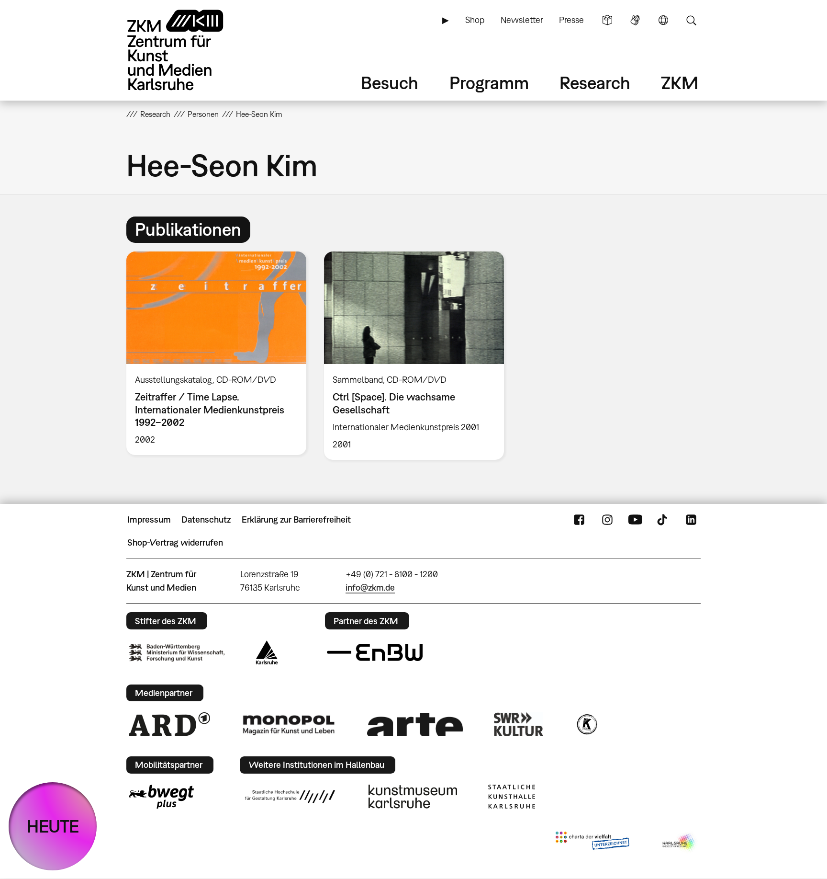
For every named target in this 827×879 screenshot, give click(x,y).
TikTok (663, 519)
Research (594, 82)
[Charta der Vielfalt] (592, 843)
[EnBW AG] (375, 652)
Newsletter (522, 20)
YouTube (635, 519)
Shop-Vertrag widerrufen (175, 542)
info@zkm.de (370, 587)
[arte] (415, 724)
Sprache (663, 20)
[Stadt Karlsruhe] (267, 652)
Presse (571, 20)
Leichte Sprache (607, 20)
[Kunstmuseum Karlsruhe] (413, 797)
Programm (489, 82)
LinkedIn (691, 519)
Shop (474, 20)
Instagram (607, 519)
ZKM (679, 82)
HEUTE (53, 826)
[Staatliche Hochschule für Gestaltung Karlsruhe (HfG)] (290, 797)
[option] (216, 353)
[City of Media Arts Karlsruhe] (679, 843)
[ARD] (169, 724)
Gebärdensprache (635, 20)
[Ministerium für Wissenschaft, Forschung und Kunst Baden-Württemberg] (176, 653)
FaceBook (579, 519)
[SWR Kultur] (519, 724)
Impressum (149, 519)
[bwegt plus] (161, 797)
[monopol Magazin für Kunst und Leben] (288, 724)
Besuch (389, 82)
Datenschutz (206, 519)
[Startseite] (188, 50)
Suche (691, 20)
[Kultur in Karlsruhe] (586, 724)
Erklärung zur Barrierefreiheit (296, 519)
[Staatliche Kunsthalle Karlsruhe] (511, 797)
